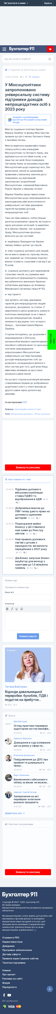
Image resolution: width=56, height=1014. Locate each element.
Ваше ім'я (9, 592)
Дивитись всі (14, 813)
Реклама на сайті (12, 978)
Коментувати (28, 636)
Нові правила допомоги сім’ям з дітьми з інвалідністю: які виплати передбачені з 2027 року (31, 544)
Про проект (9, 974)
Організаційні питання (25, 409)
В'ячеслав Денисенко (24, 755)
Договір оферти (11, 954)
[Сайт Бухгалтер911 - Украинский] (19, 894)
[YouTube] (9, 995)
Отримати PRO (10, 937)
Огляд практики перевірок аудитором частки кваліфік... (32, 727)
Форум (6, 983)
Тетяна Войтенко (16, 686)
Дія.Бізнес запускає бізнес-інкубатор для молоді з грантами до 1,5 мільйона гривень (32, 562)
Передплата (50, 49)
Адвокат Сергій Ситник (25, 792)
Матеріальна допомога (22, 414)
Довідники (8, 946)
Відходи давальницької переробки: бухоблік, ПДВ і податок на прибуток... (26, 696)
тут (34, 930)
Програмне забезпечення (17, 950)
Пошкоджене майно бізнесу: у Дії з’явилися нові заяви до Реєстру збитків (30, 528)
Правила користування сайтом (20, 958)
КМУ (16, 402)
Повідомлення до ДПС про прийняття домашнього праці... (31, 762)
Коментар (9, 604)
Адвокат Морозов (22, 738)
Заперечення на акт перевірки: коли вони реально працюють (27, 799)
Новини (6, 970)
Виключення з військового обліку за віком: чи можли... (31, 781)
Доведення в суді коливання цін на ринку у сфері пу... (32, 744)
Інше (39, 409)
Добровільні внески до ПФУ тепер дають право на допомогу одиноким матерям (32, 512)
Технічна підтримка (13, 962)
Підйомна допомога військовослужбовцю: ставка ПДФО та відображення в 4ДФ (29, 494)
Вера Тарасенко (21, 775)
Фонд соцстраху (42, 414)
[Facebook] (4, 995)
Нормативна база (12, 941)
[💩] (21, 609)
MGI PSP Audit (20, 722)
